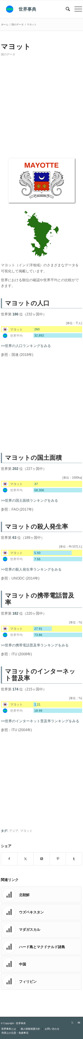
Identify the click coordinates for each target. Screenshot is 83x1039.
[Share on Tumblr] (74, 858)
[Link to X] (72, 1022)
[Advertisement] (41, 108)
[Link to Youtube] (78, 1022)
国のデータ (8, 54)
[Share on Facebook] (9, 858)
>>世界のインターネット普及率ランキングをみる (40, 721)
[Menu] (76, 9)
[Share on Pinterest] (58, 858)
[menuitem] (65, 9)
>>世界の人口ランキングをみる (26, 346)
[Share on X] (25, 858)
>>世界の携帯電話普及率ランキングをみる (35, 645)
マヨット (26, 830)
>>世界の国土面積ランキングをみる (29, 500)
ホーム (4, 24)
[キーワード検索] (65, 9)
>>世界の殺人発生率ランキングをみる (31, 569)
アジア (13, 830)
